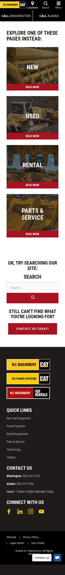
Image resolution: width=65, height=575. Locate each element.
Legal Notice (17, 543)
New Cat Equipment (19, 418)
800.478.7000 (20, 484)
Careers (11, 457)
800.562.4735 (23, 476)
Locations (32, 7)
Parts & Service (16, 441)
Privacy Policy (30, 537)
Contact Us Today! (32, 329)
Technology (14, 449)
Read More (32, 87)
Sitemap (11, 537)
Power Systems (16, 426)
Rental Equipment (17, 434)
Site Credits (38, 543)
